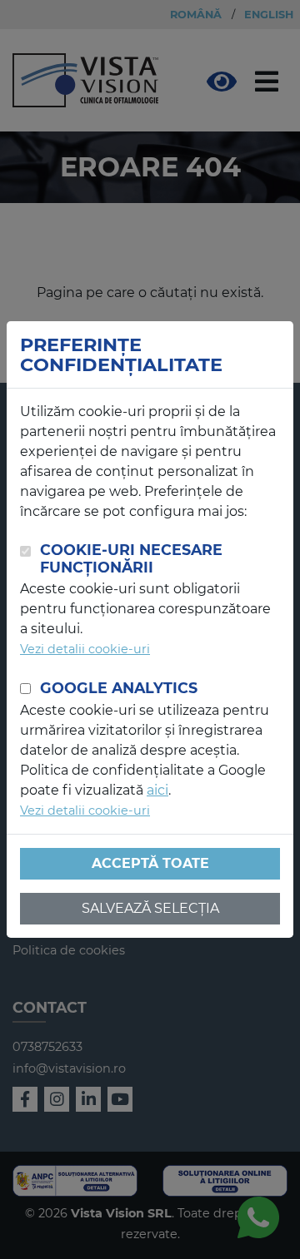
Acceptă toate (150, 863)
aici (157, 790)
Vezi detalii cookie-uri (85, 649)
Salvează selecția (150, 908)
